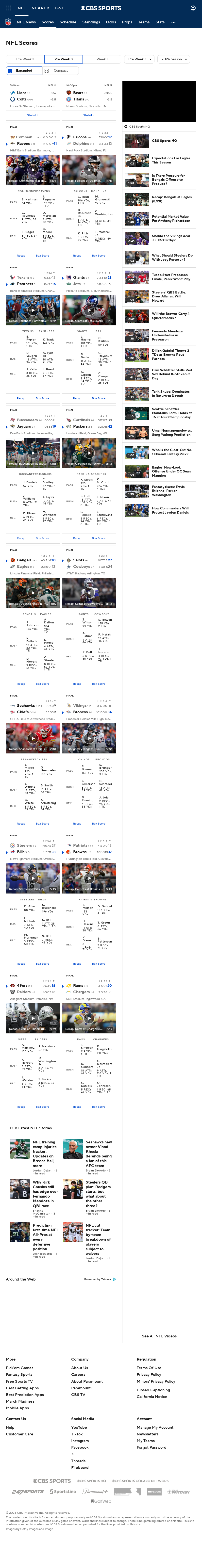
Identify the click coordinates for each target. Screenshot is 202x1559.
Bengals (24, 560)
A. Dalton (49, 621)
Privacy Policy (149, 1374)
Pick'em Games (19, 1367)
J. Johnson (32, 624)
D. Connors (87, 1066)
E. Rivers (29, 513)
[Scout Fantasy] (179, 1491)
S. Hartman (30, 199)
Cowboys (81, 566)
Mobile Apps (17, 1408)
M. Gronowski (102, 198)
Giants (79, 277)
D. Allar (29, 906)
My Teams (146, 1440)
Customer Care (19, 1434)
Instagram (80, 1440)
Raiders (24, 992)
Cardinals (81, 420)
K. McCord (102, 481)
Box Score (42, 256)
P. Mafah (104, 634)
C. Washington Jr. (104, 214)
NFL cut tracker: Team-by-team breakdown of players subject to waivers (99, 1239)
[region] (159, 101)
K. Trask (48, 339)
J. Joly (103, 797)
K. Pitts (83, 233)
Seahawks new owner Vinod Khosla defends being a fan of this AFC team (99, 1154)
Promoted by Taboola (97, 1279)
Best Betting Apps (22, 1388)
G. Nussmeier (48, 769)
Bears (78, 93)
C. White (29, 802)
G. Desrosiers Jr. (104, 1064)
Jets (77, 284)
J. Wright (30, 785)
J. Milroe (29, 766)
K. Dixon (87, 939)
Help (10, 1427)
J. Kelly (31, 369)
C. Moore (47, 231)
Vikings (79, 706)
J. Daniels (30, 482)
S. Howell (105, 619)
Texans (23, 277)
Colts (21, 99)
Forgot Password (152, 1447)
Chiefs (23, 712)
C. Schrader (105, 783)
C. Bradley (48, 481)
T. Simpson (87, 1046)
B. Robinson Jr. (84, 213)
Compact (61, 70)
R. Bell (87, 652)
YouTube (79, 1427)
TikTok (77, 1434)
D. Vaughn (31, 354)
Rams (78, 986)
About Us (79, 1367)
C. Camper (104, 375)
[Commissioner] (127, 1489)
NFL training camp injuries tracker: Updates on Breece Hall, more (44, 1154)
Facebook (79, 1447)
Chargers (81, 992)
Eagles (23, 566)
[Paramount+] (95, 1490)
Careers (78, 1374)
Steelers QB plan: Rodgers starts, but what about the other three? (98, 1194)
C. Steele (49, 659)
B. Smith (47, 785)
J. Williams (29, 497)
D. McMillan (49, 214)
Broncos (80, 712)
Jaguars (24, 426)
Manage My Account (155, 1427)
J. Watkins (27, 1079)
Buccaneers (27, 420)
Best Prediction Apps (25, 1394)
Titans (78, 99)
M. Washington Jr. (47, 1061)
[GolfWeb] (101, 1501)
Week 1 (102, 59)
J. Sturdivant (104, 514)
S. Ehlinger (105, 766)
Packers (80, 426)
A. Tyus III (48, 354)
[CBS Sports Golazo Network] (140, 1480)
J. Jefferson (88, 783)
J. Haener (86, 338)
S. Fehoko (86, 514)
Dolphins (81, 144)
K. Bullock (31, 640)
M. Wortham (49, 514)
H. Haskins (88, 923)
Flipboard (80, 1467)
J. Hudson (103, 651)
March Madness (20, 1401)
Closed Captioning (153, 1390)
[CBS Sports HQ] (91, 1480)
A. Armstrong (48, 802)
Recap (21, 256)
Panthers (25, 284)
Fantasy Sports (19, 1374)
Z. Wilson (88, 621)
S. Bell (46, 920)
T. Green (104, 922)
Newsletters (147, 1434)
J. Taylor (48, 497)
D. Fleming (87, 799)
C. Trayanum (105, 354)
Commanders (26, 137)
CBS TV (78, 1394)
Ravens (23, 144)
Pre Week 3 (63, 59)
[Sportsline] (63, 1490)
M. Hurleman (31, 936)
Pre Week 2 (25, 59)
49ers (22, 986)
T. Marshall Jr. (102, 234)
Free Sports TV (19, 1381)
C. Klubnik (103, 340)
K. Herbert (27, 1061)
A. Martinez (28, 1046)
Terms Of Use (149, 1367)
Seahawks (26, 706)
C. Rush (83, 196)
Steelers (24, 845)
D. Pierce (48, 641)
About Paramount (87, 1381)
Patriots (80, 845)
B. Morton (88, 906)
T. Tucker (44, 1079)
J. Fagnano (49, 198)
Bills (20, 852)
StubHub (33, 115)
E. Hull (85, 496)
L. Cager (28, 232)
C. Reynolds (28, 214)
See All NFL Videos (159, 1336)
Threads (78, 1461)
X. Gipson (86, 373)
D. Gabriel (105, 906)
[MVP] (154, 1489)
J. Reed (48, 369)
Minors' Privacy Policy (156, 1381)
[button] (9, 8)
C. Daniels (86, 1085)
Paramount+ (82, 1388)
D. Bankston (87, 356)
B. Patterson (105, 940)
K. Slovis (87, 479)
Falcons (79, 137)
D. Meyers (31, 660)
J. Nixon (103, 497)
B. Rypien (31, 338)
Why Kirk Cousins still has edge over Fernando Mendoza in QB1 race (45, 1194)
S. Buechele (49, 906)
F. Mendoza (46, 1046)
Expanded (24, 70)
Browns (79, 852)
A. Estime (88, 635)
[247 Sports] (28, 1490)
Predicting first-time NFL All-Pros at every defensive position (46, 1237)
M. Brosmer (88, 768)
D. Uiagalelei (104, 1048)
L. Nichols (29, 920)
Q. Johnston (104, 1085)
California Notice (152, 1396)
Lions (21, 93)
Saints (78, 560)
